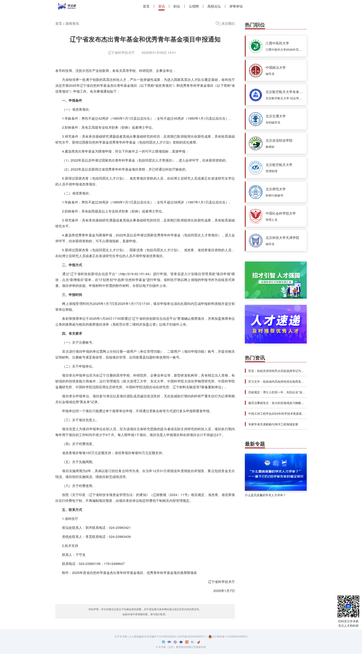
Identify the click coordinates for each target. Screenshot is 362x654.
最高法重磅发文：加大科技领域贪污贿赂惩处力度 (280, 403)
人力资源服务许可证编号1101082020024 (152, 636)
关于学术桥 (121, 636)
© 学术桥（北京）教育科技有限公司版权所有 (181, 647)
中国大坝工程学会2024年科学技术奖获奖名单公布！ (282, 413)
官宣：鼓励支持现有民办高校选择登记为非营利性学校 (283, 371)
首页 (146, 6)
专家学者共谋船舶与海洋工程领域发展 (273, 424)
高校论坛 (214, 6)
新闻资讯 (72, 23)
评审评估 (236, 6)
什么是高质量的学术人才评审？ (265, 495)
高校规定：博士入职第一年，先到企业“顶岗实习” (280, 392)
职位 (176, 6)
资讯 (161, 6)
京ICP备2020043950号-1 (192, 636)
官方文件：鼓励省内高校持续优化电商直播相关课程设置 (285, 381)
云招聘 (194, 6)
